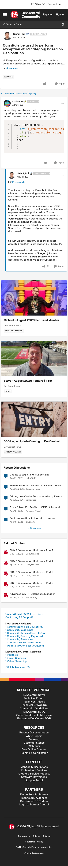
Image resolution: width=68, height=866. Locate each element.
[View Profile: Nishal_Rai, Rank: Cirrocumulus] (7, 35)
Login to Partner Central (34, 804)
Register (48, 14)
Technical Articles (34, 701)
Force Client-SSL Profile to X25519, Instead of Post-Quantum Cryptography (36, 507)
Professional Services (34, 770)
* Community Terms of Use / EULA (25, 633)
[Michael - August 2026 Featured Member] (34, 298)
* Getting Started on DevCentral (24, 626)
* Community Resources (19, 639)
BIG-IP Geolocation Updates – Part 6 (31, 583)
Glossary (34, 739)
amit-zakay (31, 597)
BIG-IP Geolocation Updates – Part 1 (31, 572)
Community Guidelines (34, 708)
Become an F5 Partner (34, 801)
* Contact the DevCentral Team (23, 642)
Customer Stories (34, 742)
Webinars (34, 746)
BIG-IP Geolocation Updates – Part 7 (31, 550)
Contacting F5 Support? (19, 617)
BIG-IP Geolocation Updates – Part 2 (31, 561)
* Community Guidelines (19, 629)
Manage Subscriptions (34, 767)
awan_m (30, 522)
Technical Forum (14, 24)
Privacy (46, 836)
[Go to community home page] (25, 14)
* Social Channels (15, 658)
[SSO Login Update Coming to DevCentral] (34, 419)
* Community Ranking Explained (24, 636)
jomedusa (31, 500)
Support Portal (34, 780)
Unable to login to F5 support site (29, 474)
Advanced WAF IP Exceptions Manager (32, 593)
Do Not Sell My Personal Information (34, 847)
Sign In (60, 14)
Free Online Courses (34, 749)
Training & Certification (34, 753)
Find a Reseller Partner (34, 794)
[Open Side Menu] (5, 14)
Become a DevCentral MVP (34, 718)
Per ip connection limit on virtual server (32, 518)
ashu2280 (31, 478)
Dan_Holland (32, 554)
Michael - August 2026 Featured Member (31, 320)
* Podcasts (11, 654)
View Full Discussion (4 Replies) (20, 93)
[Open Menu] (63, 24)
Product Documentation (34, 732)
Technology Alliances (34, 798)
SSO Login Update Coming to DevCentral (31, 441)
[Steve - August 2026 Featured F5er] (34, 358)
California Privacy (34, 842)
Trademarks (24, 836)
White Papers (34, 736)
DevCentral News (12, 325)
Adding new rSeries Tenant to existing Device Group (36, 496)
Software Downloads (34, 777)
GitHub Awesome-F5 (17, 667)
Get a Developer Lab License (34, 715)
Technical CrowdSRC (34, 705)
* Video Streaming (16, 661)
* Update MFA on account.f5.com (24, 645)
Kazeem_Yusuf (33, 489)
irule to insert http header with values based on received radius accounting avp (35, 485)
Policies (36, 836)
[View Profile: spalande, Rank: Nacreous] (7, 103)
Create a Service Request (34, 773)
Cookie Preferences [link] (34, 853)
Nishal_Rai (19, 34)
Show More (12, 68)
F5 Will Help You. (24, 614)
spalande (17, 101)
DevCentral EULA (34, 712)
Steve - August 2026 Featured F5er (28, 381)
